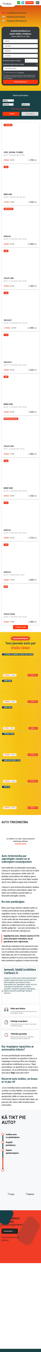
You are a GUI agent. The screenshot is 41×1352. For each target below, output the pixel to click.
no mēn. (32, 160)
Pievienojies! (8, 1231)
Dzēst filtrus (30, 114)
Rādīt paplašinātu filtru (20, 109)
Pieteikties (29, 3)
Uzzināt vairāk (20, 844)
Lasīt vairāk (21, 72)
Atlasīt (11, 114)
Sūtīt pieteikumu (20, 82)
